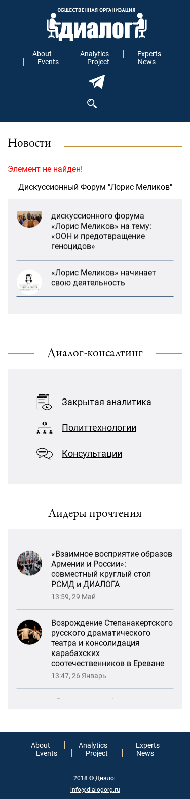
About (42, 54)
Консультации (92, 453)
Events (48, 62)
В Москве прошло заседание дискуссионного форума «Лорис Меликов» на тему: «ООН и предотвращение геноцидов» (105, 223)
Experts (149, 54)
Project (98, 62)
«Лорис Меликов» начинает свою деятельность (103, 274)
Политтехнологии (99, 427)
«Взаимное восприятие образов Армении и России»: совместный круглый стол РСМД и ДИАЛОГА (111, 563)
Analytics (94, 54)
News (147, 62)
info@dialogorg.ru (95, 789)
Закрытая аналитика (106, 401)
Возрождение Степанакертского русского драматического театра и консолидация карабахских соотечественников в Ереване (112, 637)
